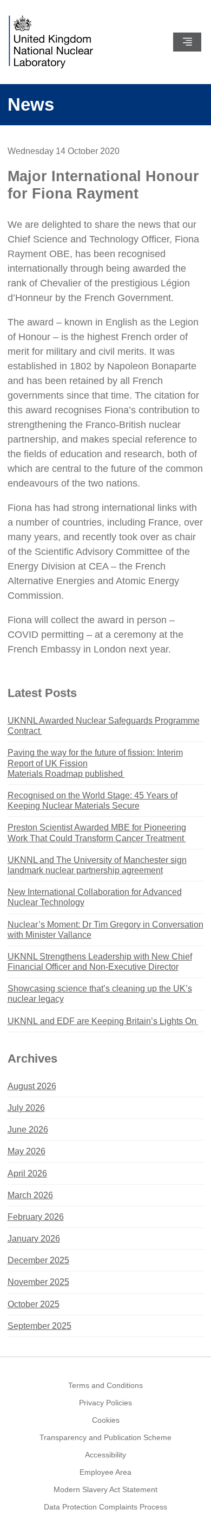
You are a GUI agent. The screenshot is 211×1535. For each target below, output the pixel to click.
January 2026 (34, 1238)
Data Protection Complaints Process (105, 1506)
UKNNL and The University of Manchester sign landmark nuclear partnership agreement (97, 865)
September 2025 (39, 1326)
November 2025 (38, 1282)
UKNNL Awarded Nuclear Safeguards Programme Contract (104, 725)
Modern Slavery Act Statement (105, 1489)
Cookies (106, 1420)
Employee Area (105, 1472)
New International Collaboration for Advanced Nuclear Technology (95, 897)
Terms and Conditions (105, 1385)
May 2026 (26, 1151)
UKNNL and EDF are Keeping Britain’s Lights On (103, 1021)
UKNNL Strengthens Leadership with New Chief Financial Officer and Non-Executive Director (100, 961)
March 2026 (30, 1195)
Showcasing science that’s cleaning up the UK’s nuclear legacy (100, 993)
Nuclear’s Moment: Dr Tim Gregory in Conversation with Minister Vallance (105, 929)
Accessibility (105, 1454)
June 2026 (28, 1129)
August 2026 (32, 1086)
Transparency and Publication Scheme (105, 1437)
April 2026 (27, 1173)
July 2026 (26, 1107)
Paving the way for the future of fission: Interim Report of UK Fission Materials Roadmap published (95, 763)
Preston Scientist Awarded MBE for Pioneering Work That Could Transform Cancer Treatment (97, 832)
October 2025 (34, 1304)
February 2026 (36, 1216)
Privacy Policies (105, 1402)
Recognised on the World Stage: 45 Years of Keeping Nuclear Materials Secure (92, 800)
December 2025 (38, 1260)
